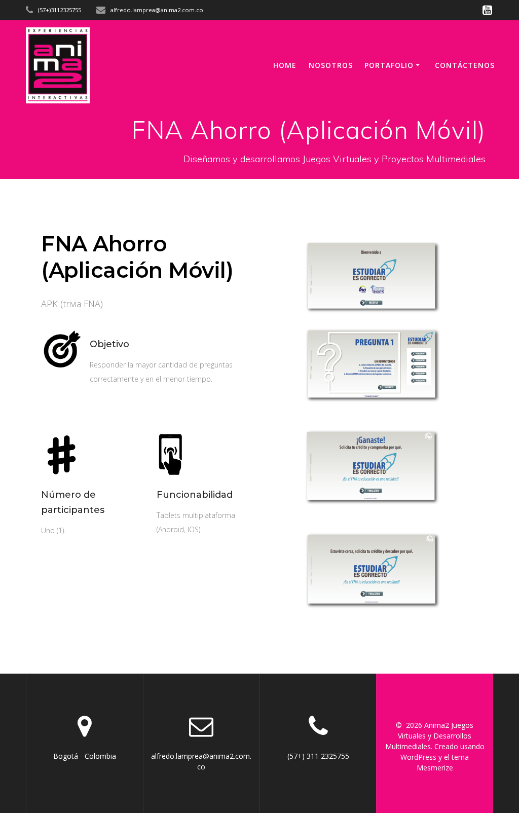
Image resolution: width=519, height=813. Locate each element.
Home (284, 65)
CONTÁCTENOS (465, 65)
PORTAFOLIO (389, 65)
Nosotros (331, 65)
